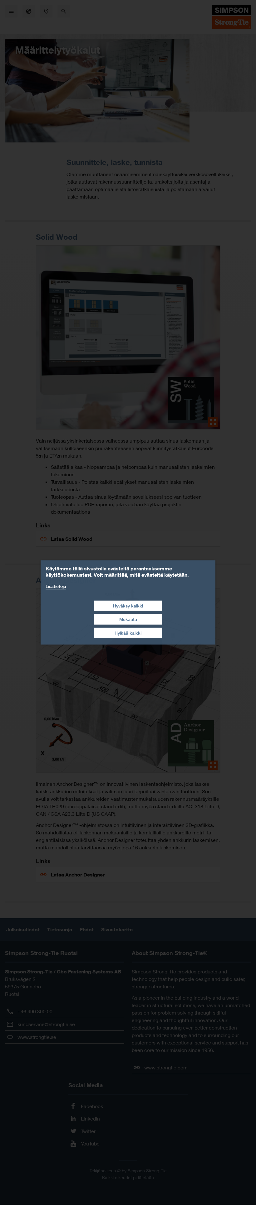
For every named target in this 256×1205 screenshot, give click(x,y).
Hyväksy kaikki (128, 605)
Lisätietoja (56, 586)
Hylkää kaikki (128, 633)
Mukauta (128, 619)
